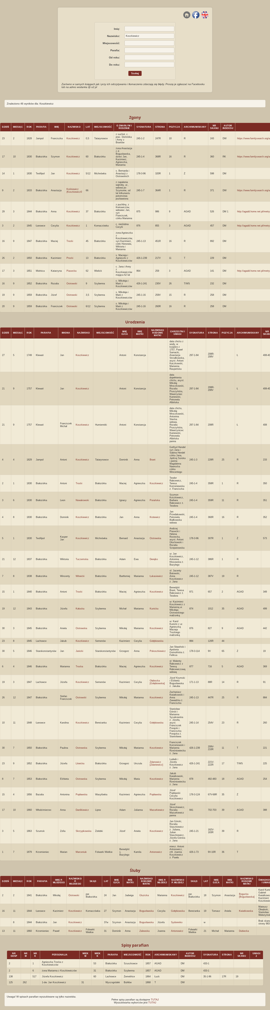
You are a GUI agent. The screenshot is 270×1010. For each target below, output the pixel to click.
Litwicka (80, 763)
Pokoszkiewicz (158, 651)
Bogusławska (146, 911)
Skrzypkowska (83, 831)
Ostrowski (71, 283)
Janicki (79, 651)
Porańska (155, 500)
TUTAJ (155, 999)
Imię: (117, 28)
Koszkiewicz (73, 138)
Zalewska (144, 931)
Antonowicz (156, 852)
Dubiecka (244, 931)
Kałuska (80, 608)
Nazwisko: (113, 36)
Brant (152, 459)
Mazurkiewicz (157, 810)
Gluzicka (144, 895)
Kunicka (154, 608)
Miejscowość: (111, 43)
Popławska (81, 794)
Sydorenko (176, 922)
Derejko (154, 559)
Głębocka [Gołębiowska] (157, 682)
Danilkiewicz (82, 810)
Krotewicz (155, 517)
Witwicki (80, 576)
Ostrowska (155, 538)
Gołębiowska (156, 641)
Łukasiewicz (156, 576)
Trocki (69, 241)
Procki (69, 258)
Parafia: (115, 50)
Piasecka (71, 270)
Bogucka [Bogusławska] (247, 895)
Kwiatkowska (246, 911)
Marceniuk (81, 852)
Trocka (79, 666)
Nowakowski (82, 500)
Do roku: (114, 64)
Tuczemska (82, 559)
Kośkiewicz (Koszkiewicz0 (74, 190)
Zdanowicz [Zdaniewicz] (156, 763)
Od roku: (114, 57)
